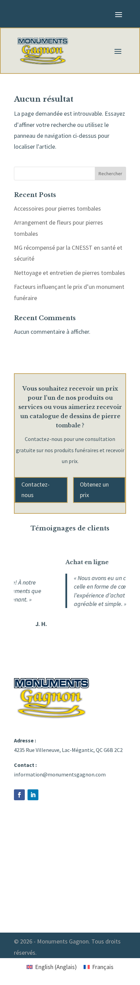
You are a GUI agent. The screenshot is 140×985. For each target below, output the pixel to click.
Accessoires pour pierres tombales (57, 208)
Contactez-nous (35, 489)
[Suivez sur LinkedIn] (33, 794)
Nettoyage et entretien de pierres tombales (69, 273)
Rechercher (110, 173)
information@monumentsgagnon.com (60, 774)
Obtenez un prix (94, 489)
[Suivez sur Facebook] (19, 794)
